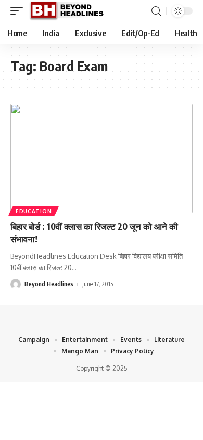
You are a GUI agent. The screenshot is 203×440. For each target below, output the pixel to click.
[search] (156, 11)
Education (34, 211)
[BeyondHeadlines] (70, 11)
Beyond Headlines (48, 284)
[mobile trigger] (19, 11)
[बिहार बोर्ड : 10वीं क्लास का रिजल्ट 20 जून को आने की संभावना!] (101, 158)
